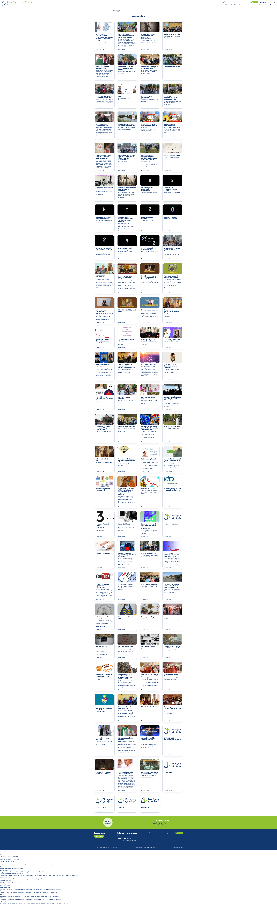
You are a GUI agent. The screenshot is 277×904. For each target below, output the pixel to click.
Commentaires (4, 870)
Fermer (2, 854)
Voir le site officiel (13, 884)
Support (2, 894)
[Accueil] (4, 3)
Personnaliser (67, 903)
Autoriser (2, 885)
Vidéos (2, 898)
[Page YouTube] (265, 2)
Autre (1, 866)
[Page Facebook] (260, 2)
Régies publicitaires (5, 887)
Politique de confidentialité (149, 847)
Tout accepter (4, 861)
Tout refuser (11, 861)
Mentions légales (138, 847)
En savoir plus (4, 884)
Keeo (182, 847)
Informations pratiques (127, 833)
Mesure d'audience (5, 877)
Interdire (7, 885)
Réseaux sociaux (4, 891)
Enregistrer (3, 901)
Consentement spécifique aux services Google (12, 873)
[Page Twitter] (262, 2)
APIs (1, 863)
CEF (118, 836)
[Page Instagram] (263, 2)
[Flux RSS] (164, 823)
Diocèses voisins (124, 838)
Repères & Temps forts (126, 841)
